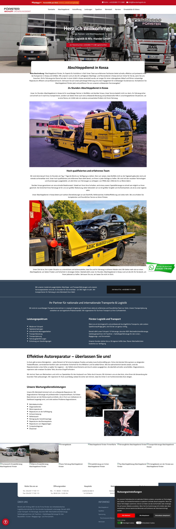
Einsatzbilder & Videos (131, 9)
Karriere (118, 9)
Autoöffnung (76, 9)
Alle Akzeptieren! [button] (144, 515)
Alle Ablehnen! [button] (126, 515)
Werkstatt (108, 9)
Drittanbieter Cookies (148, 523)
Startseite (51, 9)
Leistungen (88, 9)
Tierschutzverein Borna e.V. (108, 518)
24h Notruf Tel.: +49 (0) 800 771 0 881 (124, 289)
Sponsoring (101, 514)
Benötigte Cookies (128, 523)
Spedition (98, 9)
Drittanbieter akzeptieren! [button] (162, 515)
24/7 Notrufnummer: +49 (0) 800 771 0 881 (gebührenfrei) (88, 44)
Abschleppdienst (63, 9)
